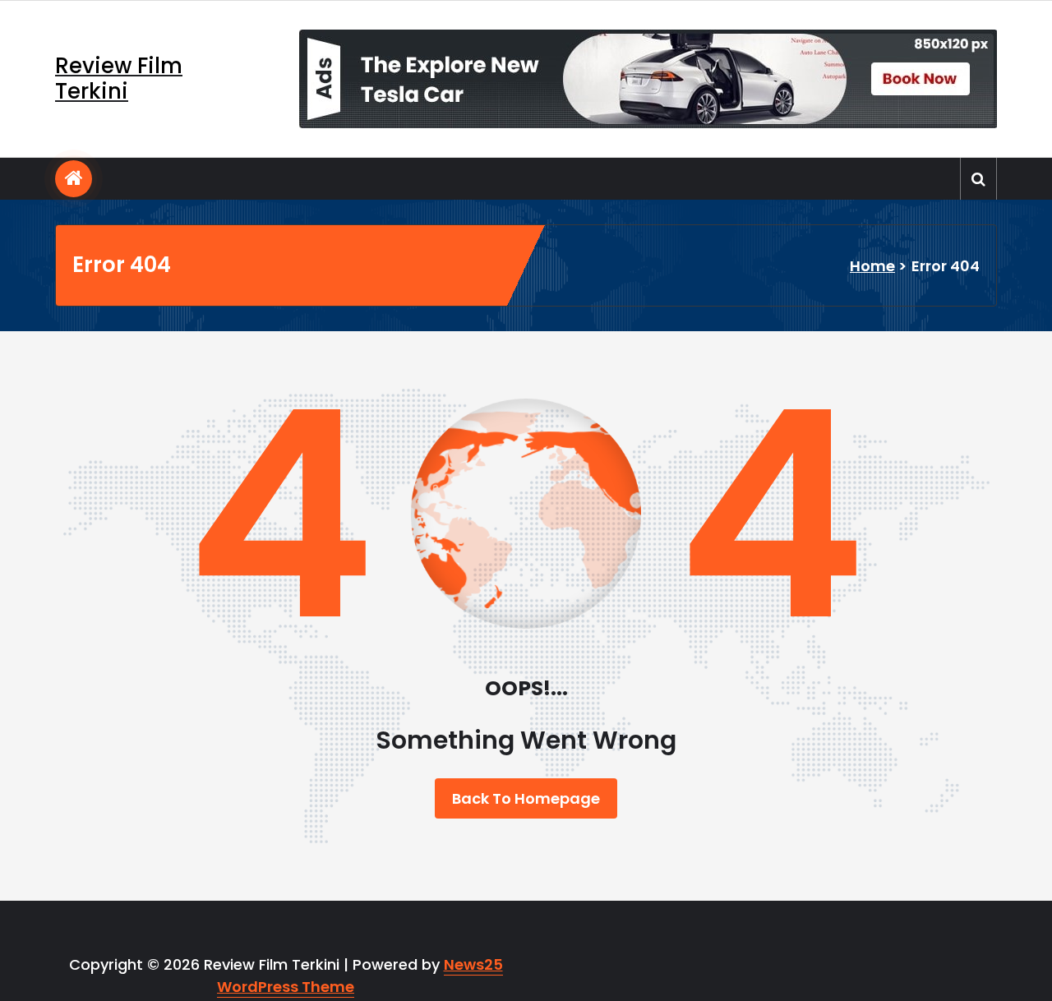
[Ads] (648, 79)
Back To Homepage (526, 798)
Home (872, 266)
